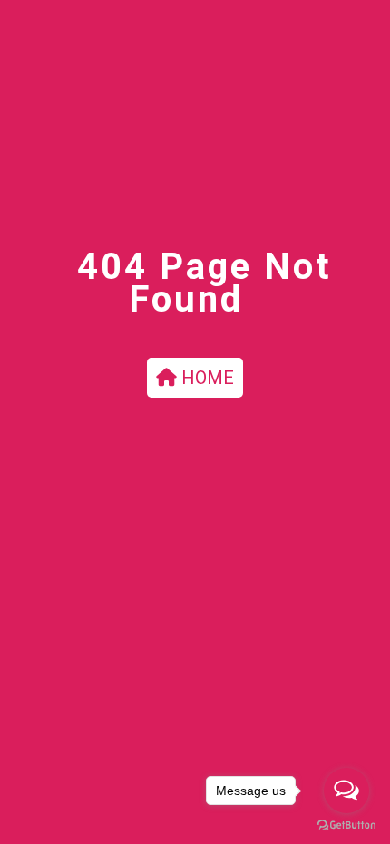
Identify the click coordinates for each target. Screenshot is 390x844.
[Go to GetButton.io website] (346, 825)
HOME (205, 377)
